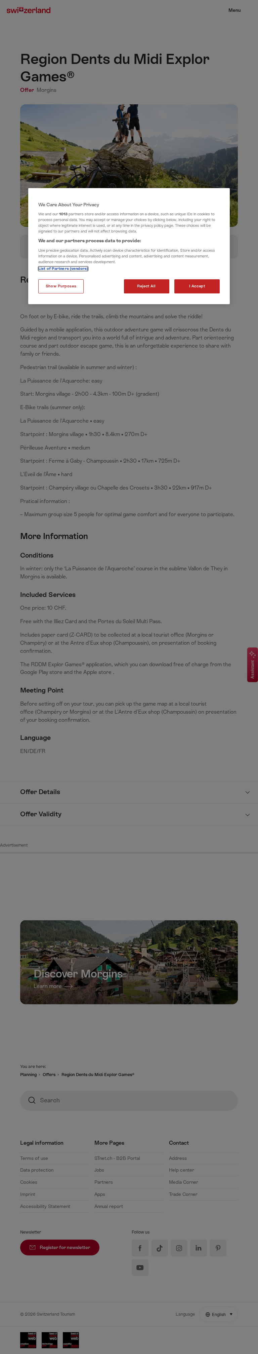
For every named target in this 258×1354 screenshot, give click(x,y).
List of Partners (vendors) (63, 268)
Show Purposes (61, 286)
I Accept (197, 286)
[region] (129, 246)
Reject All (146, 286)
